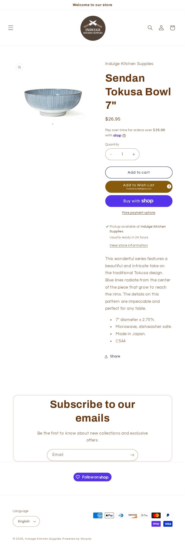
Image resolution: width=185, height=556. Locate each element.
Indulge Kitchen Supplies (43, 539)
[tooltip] (169, 186)
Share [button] (115, 356)
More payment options (138, 212)
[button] (10, 27)
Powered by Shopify (77, 539)
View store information (129, 245)
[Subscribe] (132, 455)
